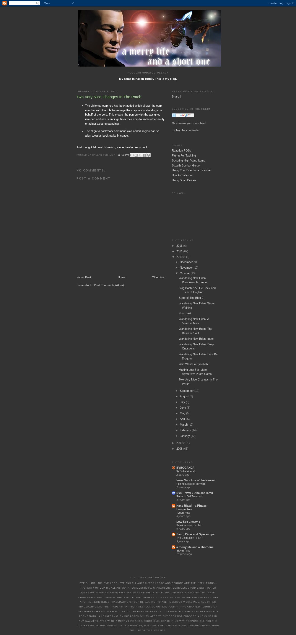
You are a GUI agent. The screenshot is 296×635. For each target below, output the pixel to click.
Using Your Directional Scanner (191, 170)
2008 (179, 448)
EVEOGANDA (185, 467)
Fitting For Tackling (184, 155)
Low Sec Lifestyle (188, 521)
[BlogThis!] (136, 155)
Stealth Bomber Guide (186, 165)
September (187, 390)
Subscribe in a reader (186, 130)
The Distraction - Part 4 (189, 537)
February (186, 430)
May (183, 413)
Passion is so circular (188, 525)
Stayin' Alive (183, 550)
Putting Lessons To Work (190, 483)
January (185, 435)
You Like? (185, 313)
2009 (179, 443)
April (183, 419)
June (183, 407)
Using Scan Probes (184, 180)
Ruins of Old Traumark (189, 496)
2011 (179, 251)
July (183, 402)
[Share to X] (140, 155)
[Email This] (132, 155)
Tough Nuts (183, 512)
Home (121, 277)
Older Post (158, 277)
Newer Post (83, 277)
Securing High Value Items (188, 160)
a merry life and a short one (194, 547)
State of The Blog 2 (191, 297)
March (184, 424)
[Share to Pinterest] (148, 155)
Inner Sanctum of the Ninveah (196, 480)
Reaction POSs (181, 150)
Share (175, 96)
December (187, 262)
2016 (179, 245)
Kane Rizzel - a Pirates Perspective (191, 507)
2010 (179, 257)
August (185, 396)
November (187, 267)
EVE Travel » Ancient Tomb (194, 493)
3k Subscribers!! (185, 471)
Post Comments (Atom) (109, 285)
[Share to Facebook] (144, 155)
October (185, 273)
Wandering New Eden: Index (196, 338)
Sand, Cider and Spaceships (195, 534)
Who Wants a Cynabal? (193, 364)
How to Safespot (182, 175)
